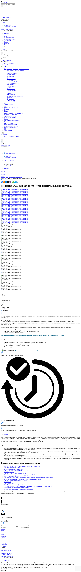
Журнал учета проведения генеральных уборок (16, 487)
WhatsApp (6, 33)
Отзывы (6, 434)
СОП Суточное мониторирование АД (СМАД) (16, 470)
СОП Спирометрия (9, 472)
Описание (6, 433)
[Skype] (15, 182)
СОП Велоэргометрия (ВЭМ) (12, 467)
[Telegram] (17, 182)
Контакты (3, 536)
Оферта (3, 541)
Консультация (4, 530)
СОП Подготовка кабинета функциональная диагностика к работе (22, 466)
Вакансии (3, 537)
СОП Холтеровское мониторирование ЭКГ (15, 473)
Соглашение (4, 544)
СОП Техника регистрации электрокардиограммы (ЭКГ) (19, 474)
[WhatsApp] (13, 182)
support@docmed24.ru (7, 29)
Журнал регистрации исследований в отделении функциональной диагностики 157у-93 (27, 486)
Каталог (3, 529)
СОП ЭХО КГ (7, 482)
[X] (8, 182)
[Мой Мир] (6, 182)
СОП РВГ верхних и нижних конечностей (15, 480)
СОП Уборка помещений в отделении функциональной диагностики (22, 479)
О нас (2, 534)
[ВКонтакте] (2, 182)
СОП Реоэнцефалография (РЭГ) (12, 476)
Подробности (4, 308)
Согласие (3, 546)
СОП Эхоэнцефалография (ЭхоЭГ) (13, 484)
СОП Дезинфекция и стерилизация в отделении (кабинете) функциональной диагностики (28, 477)
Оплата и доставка (6, 550)
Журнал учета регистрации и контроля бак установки (18, 489)
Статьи (2, 551)
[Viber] (10, 182)
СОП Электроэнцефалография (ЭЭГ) (14, 469)
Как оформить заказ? (6, 553)
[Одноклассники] (4, 182)
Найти (2, 570)
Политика (3, 543)
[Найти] (2, 6)
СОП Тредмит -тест (9, 483)
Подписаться (26, 527)
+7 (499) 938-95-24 (6, 17)
